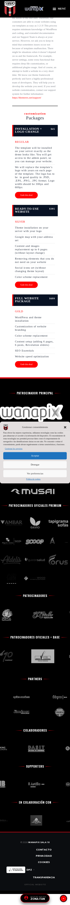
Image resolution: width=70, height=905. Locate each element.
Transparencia (44, 877)
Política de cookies (33, 479)
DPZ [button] (29, 869)
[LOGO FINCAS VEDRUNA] (40, 656)
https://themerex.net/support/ (26, 97)
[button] (65, 427)
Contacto (44, 849)
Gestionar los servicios (13, 449)
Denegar (35, 464)
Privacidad (44, 855)
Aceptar (35, 456)
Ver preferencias (35, 473)
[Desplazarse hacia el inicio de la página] (63, 898)
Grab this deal (26, 195)
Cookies (44, 862)
